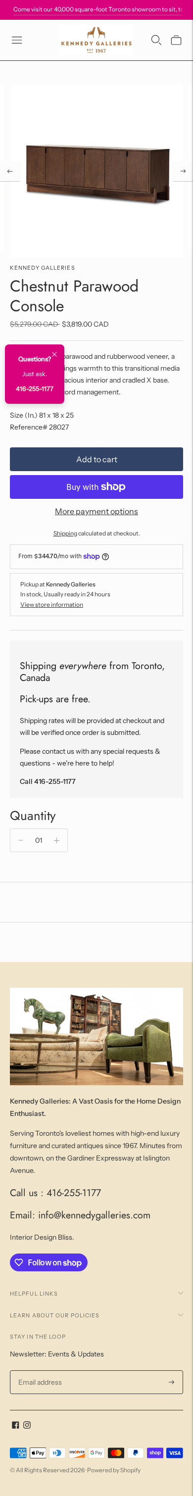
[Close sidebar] (54, 355)
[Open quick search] (156, 40)
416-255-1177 (34, 388)
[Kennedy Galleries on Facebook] (15, 1426)
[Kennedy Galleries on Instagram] (27, 1426)
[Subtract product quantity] (20, 840)
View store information (51, 604)
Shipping (65, 533)
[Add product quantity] (56, 840)
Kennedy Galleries (42, 267)
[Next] (183, 171)
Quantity (32, 815)
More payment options (96, 511)
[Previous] (10, 171)
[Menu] (17, 40)
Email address (39, 1370)
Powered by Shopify (114, 1470)
